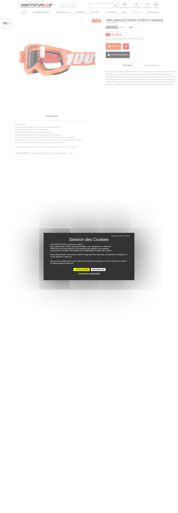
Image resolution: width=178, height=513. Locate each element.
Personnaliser (98, 269)
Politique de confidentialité (89, 274)
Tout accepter (82, 269)
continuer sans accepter (120, 236)
